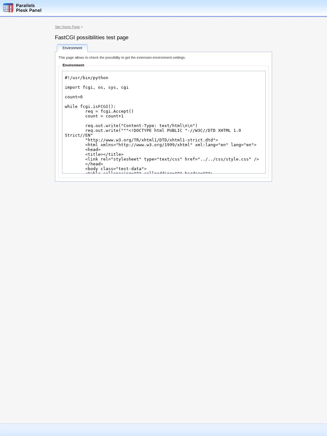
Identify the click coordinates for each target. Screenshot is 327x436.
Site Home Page (67, 27)
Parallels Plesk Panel (33, 8)
